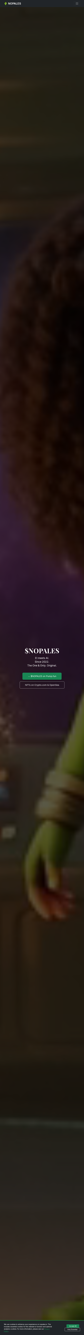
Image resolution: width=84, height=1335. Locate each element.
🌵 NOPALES (12, 3)
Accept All (72, 1326)
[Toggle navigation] (77, 3)
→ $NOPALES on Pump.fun (42, 676)
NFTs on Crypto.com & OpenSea (42, 685)
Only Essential (72, 1329)
